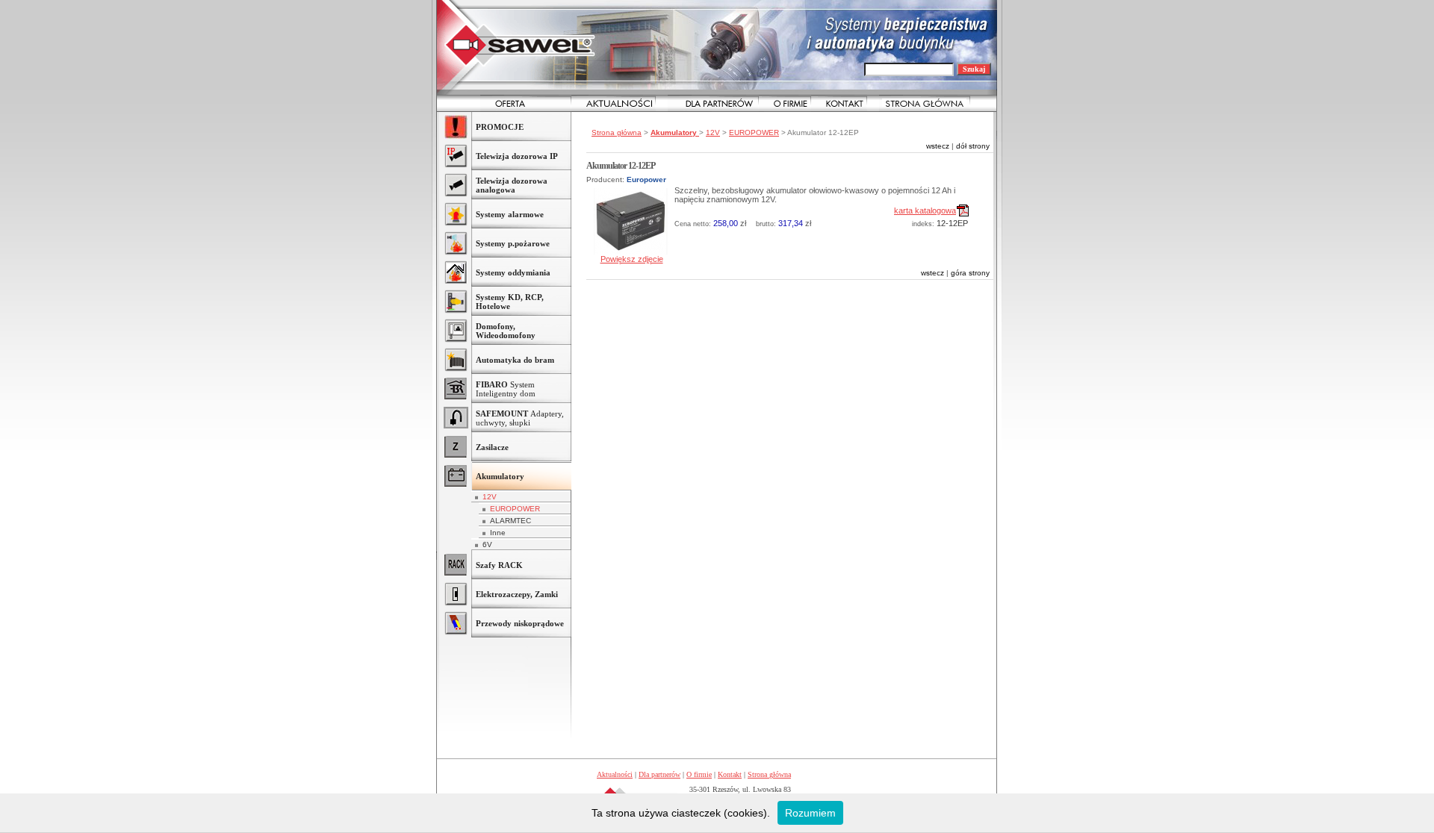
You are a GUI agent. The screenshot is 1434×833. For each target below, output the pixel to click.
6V (487, 544)
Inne (498, 532)
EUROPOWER (515, 509)
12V (489, 497)
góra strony (970, 273)
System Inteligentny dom (506, 389)
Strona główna (617, 132)
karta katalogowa (925, 210)
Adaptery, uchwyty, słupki (520, 418)
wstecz (937, 146)
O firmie (699, 774)
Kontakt (730, 774)
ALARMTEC (510, 521)
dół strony (973, 146)
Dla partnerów (659, 774)
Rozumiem (810, 813)
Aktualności (615, 774)
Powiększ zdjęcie (631, 259)
